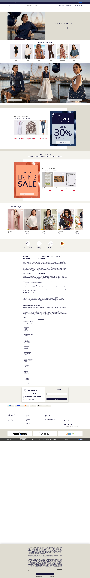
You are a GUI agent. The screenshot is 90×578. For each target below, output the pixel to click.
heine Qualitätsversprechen (12, 421)
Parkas (25, 368)
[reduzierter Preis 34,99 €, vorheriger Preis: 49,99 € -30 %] (19, 127)
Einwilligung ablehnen (39, 576)
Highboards (26, 330)
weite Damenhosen (27, 339)
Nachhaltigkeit (28, 420)
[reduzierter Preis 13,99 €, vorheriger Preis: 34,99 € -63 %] (47, 179)
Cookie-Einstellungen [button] (53, 439)
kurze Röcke (26, 348)
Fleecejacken (26, 358)
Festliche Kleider (27, 356)
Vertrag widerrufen (23, 439)
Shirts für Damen (27, 365)
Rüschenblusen (26, 379)
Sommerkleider (26, 355)
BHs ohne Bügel (26, 372)
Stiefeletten (26, 350)
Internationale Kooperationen (50, 419)
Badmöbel (56, 297)
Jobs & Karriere (47, 415)
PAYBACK (28, 423)
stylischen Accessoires (49, 262)
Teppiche (53, 156)
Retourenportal (10, 415)
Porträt (46, 414)
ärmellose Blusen (27, 341)
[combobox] (35, 5)
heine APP (28, 419)
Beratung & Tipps (11, 416)
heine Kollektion (42, 9)
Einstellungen (52, 576)
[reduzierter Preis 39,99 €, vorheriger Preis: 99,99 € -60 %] (70, 179)
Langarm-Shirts (26, 346)
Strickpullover (26, 366)
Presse (46, 416)
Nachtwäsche (26, 373)
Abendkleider (34, 263)
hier (50, 552)
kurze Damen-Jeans (27, 336)
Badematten (59, 156)
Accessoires (31, 9)
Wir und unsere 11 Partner (32, 547)
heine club (28, 414)
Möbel (48, 156)
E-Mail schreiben (68, 415)
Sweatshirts (26, 362)
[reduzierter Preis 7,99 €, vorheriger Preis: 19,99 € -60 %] (59, 179)
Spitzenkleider (26, 371)
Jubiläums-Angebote (22, 8)
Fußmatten (37, 156)
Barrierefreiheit (37, 439)
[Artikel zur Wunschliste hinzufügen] (23, 122)
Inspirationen (36, 9)
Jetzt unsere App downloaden (20, 432)
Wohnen (12, 8)
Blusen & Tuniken (27, 335)
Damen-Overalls (27, 353)
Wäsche (22, 9)
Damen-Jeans (26, 327)
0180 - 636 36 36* (68, 424)
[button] (47, 128)
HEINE (27, 411)
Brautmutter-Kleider (27, 378)
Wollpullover (26, 374)
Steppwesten (26, 331)
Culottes (25, 354)
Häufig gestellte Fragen (12, 414)
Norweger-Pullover (27, 380)
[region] (45, 561)
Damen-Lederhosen (27, 352)
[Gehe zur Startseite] (10, 5)
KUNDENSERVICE (11, 411)
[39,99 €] (32, 219)
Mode (9, 8)
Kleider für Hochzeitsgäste (28, 359)
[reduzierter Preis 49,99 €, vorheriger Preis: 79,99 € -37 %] (42, 127)
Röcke (24, 276)
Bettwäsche (31, 156)
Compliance (47, 418)
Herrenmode (53, 9)
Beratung (48, 9)
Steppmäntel (26, 328)
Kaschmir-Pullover (27, 377)
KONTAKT (66, 411)
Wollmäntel (26, 340)
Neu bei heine (28, 416)
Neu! (9, 9)
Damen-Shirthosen (27, 342)
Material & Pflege (11, 418)
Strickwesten (26, 329)
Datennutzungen (57, 547)
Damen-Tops (26, 325)
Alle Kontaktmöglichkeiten (70, 417)
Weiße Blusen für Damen (28, 361)
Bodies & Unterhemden (28, 333)
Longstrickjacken (27, 349)
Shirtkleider (26, 347)
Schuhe (26, 9)
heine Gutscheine (41, 319)
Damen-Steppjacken (27, 337)
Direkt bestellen (10, 419)
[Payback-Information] (80, 439)
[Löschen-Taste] (40, 5)
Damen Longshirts (27, 367)
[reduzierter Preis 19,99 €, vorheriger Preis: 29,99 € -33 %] (31, 127)
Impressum (42, 439)
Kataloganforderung (11, 420)
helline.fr (33, 321)
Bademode (18, 9)
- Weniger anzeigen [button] (26, 383)
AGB (28, 439)
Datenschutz (32, 439)
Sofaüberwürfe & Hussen (28, 334)
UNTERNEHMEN (48, 411)
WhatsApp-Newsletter (30, 418)
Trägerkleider (26, 364)
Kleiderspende (28, 421)
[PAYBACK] (80, 3)
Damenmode (13, 9)
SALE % (16, 8)
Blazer (25, 279)
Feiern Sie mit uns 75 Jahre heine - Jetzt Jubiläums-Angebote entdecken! (45, 0)
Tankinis (25, 343)
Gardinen (43, 156)
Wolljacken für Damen (28, 360)
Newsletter (28, 415)
